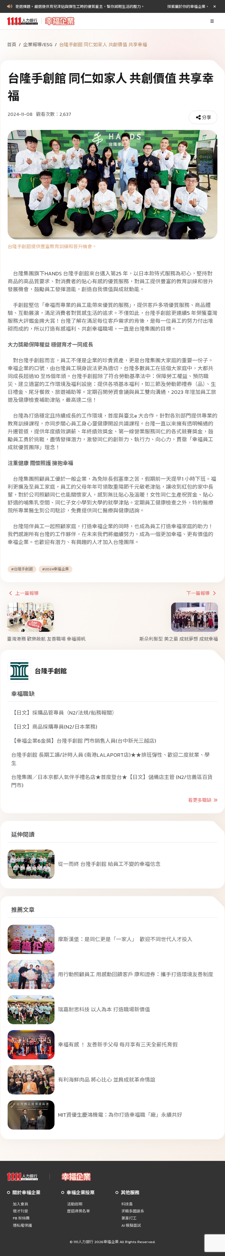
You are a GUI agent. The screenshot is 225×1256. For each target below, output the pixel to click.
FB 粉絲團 (21, 1218)
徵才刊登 (20, 1211)
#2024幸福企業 (55, 569)
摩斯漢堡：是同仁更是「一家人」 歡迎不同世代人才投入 (125, 939)
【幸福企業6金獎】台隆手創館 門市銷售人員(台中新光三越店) (83, 741)
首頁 (11, 44)
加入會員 (20, 1204)
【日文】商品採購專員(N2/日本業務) (54, 727)
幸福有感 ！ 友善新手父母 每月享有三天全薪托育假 (118, 1045)
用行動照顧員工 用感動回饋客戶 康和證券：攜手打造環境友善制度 (135, 974)
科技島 (127, 1204)
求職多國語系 (132, 1211)
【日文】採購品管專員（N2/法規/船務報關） (64, 713)
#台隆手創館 (22, 569)
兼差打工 (129, 1218)
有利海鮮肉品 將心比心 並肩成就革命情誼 (106, 1080)
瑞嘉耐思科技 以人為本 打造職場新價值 (104, 1009)
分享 (206, 117)
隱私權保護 (22, 1225)
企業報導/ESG (37, 44)
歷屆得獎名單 (78, 1211)
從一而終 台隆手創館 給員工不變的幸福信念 (109, 864)
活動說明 (74, 1204)
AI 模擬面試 (131, 1225)
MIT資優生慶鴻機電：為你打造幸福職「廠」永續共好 (120, 1115)
